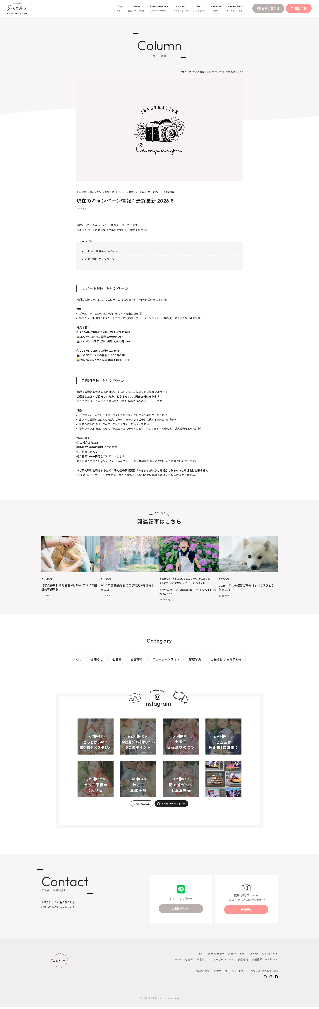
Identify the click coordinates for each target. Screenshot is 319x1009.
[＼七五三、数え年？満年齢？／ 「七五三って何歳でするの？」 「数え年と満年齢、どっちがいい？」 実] (223, 736)
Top (119, 8)
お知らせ (97, 659)
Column (216, 8)
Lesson (181, 8)
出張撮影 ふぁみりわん (226, 659)
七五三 (116, 659)
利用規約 (217, 971)
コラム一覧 (192, 71)
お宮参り (137, 659)
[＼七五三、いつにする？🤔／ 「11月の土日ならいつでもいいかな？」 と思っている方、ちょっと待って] (181, 736)
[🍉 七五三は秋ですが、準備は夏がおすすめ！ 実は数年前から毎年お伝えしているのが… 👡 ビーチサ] (181, 779)
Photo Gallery (159, 8)
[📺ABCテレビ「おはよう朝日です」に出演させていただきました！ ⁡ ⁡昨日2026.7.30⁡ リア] (223, 779)
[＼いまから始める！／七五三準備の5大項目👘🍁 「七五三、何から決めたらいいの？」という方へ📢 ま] (96, 779)
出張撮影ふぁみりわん (265, 959)
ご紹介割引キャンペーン (99, 259)
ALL (79, 659)
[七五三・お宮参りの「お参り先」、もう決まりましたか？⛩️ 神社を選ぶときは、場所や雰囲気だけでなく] (138, 736)
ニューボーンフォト (166, 659)
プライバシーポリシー (236, 971)
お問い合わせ (270, 8)
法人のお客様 (202, 971)
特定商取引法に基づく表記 (264, 971)
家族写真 (195, 659)
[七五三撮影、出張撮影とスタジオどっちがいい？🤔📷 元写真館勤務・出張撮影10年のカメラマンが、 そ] (96, 736)
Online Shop (235, 8)
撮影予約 (301, 8)
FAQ (199, 8)
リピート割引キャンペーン (101, 251)
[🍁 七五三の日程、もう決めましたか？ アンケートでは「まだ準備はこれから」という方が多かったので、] (138, 779)
